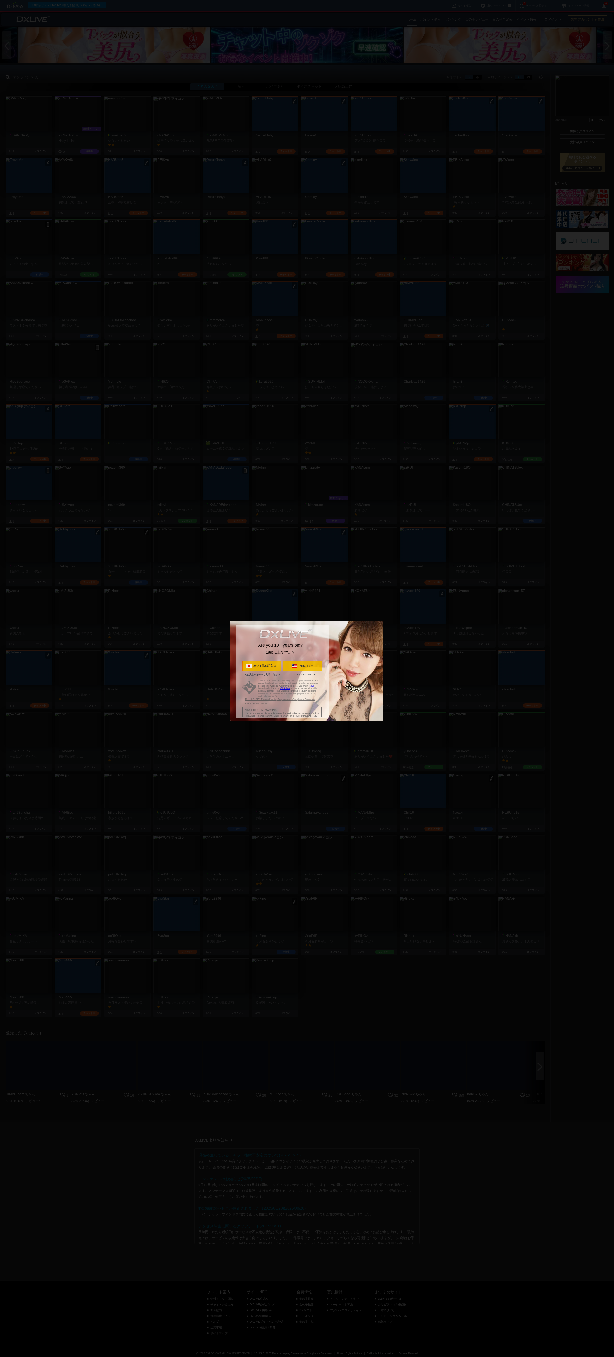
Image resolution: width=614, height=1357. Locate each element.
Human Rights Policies (256, 703)
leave (311, 686)
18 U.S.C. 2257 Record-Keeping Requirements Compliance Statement (280, 699)
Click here (285, 688)
